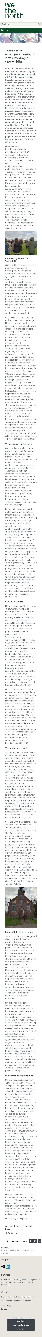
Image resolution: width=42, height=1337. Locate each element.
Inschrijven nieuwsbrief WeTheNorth (17, 1301)
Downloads (12, 1233)
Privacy (4, 1309)
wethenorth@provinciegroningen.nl (20, 1297)
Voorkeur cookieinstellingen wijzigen (21, 1325)
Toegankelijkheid (8, 1306)
